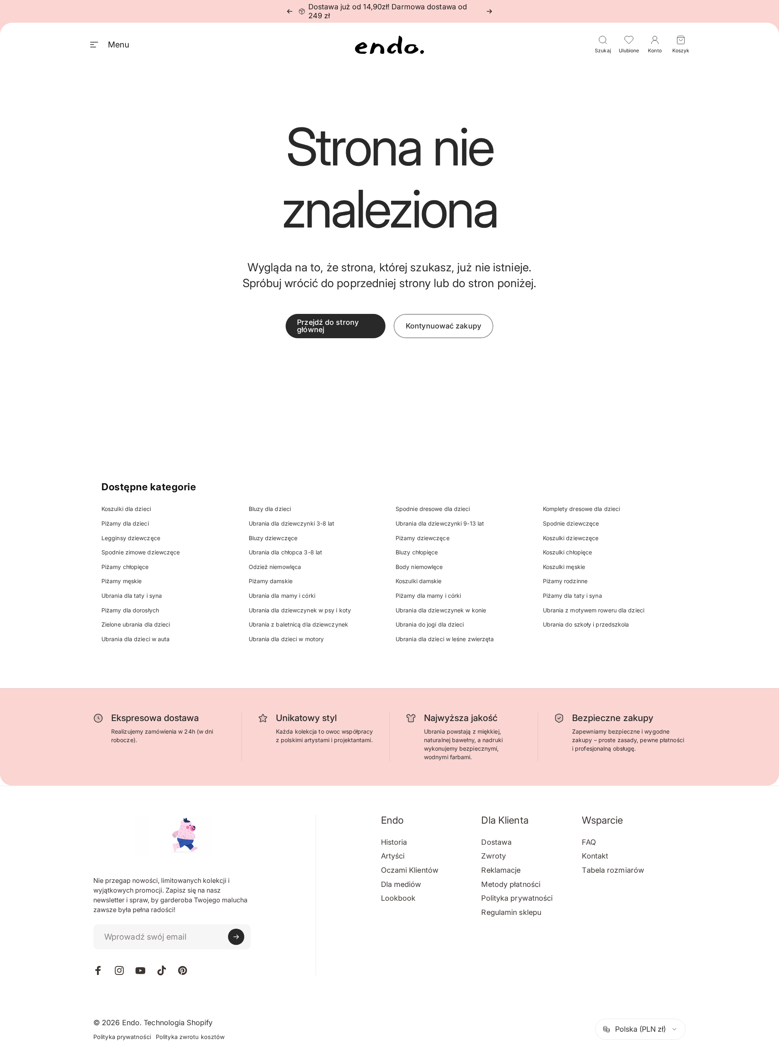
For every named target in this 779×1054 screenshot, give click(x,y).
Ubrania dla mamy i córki (282, 595)
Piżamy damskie (271, 580)
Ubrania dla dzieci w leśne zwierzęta (445, 638)
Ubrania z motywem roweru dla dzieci (594, 610)
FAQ (589, 842)
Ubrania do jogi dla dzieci (430, 624)
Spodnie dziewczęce (571, 523)
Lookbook (398, 898)
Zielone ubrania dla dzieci (135, 624)
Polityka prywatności (517, 898)
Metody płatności (510, 884)
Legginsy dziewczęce (130, 538)
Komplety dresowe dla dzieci (581, 508)
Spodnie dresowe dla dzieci (433, 508)
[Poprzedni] (290, 11)
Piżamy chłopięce (125, 566)
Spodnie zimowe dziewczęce (140, 552)
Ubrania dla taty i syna (131, 595)
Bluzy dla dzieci (270, 508)
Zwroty (493, 856)
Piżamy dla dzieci (125, 523)
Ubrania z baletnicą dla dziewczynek (299, 624)
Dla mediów (401, 884)
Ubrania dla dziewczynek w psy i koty (300, 610)
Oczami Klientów (410, 870)
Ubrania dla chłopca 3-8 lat (286, 552)
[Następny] (489, 11)
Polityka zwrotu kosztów (190, 1036)
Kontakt (595, 856)
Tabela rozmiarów (613, 870)
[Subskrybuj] (236, 937)
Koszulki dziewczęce (571, 538)
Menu (118, 44)
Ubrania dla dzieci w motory (286, 638)
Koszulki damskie (419, 580)
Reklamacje (501, 870)
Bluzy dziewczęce (273, 538)
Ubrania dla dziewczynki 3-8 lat (292, 523)
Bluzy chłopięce (417, 552)
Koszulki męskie (564, 566)
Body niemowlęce (419, 566)
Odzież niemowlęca (275, 566)
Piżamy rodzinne (565, 580)
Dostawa (496, 842)
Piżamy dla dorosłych (130, 610)
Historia (394, 842)
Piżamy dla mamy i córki (428, 595)
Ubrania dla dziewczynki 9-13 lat (440, 523)
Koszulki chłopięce (567, 552)
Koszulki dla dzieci (126, 508)
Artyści (393, 856)
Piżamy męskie (121, 580)
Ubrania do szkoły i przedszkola (586, 624)
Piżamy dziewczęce (423, 538)
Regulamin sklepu (511, 912)
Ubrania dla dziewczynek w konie (441, 610)
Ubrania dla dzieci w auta (135, 638)
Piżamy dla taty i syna (572, 595)
